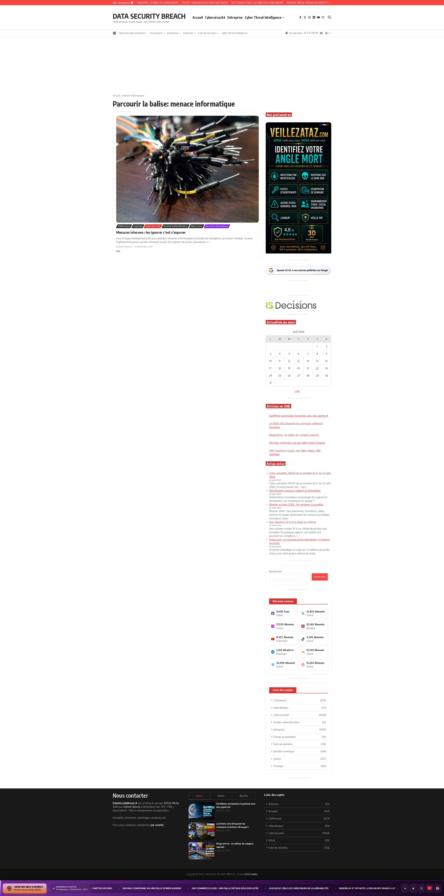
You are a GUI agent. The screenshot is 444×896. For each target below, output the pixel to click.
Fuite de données (207, 33)
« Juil (297, 391)
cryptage (137, 226)
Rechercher (275, 571)
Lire (118, 251)
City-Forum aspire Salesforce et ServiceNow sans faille (382, 888)
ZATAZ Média (251, 874)
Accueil (198, 17)
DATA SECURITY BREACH (149, 16)
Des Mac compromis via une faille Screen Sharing (297, 442)
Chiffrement (124, 226)
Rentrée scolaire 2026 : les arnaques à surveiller (296, 504)
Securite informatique (217, 226)
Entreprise (235, 17)
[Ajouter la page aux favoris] (421, 888)
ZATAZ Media (171, 803)
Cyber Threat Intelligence (263, 17)
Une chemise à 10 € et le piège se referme (292, 522)
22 (317, 368)
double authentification (176, 226)
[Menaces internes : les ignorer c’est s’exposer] (187, 169)
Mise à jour (196, 226)
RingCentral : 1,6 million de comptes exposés (294, 434)
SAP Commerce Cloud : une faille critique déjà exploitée (160, 888)
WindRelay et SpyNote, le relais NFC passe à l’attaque (306, 888)
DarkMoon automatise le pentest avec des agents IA (298, 415)
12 (289, 361)
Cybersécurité (215, 17)
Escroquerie (156, 33)
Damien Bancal (131, 806)
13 (299, 361)
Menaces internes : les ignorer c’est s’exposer (151, 232)
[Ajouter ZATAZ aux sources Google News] (437, 888)
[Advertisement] (222, 68)
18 (280, 368)
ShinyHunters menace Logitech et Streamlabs (295, 490)
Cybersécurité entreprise (132, 33)
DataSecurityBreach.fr (125, 803)
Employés (188, 33)
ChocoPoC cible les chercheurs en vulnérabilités (234, 888)
